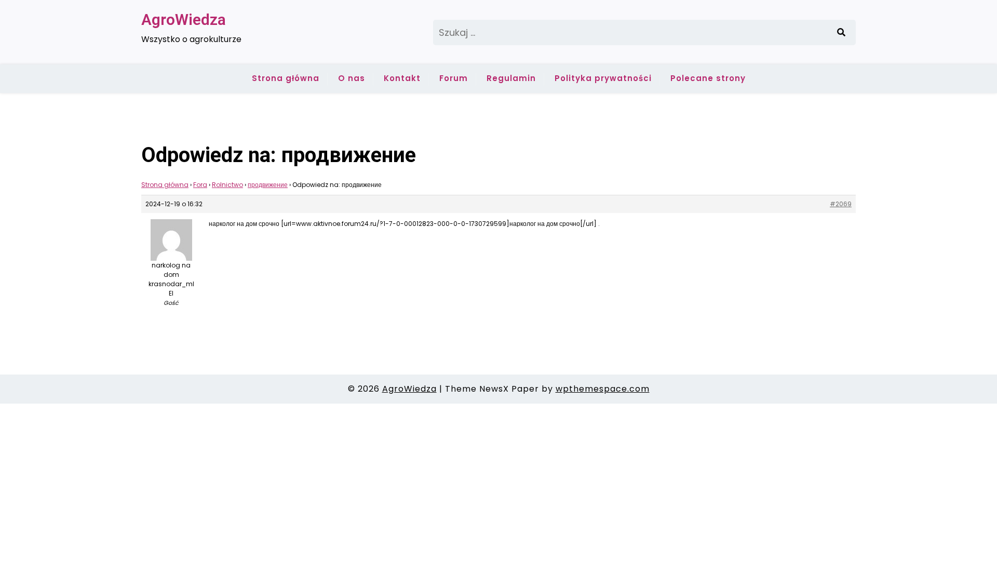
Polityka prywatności (603, 78)
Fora (200, 184)
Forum (453, 78)
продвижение (268, 184)
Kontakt (402, 78)
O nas (351, 78)
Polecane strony (708, 78)
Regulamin (511, 78)
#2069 (841, 203)
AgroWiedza (183, 19)
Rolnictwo (227, 184)
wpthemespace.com (603, 389)
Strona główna (285, 78)
